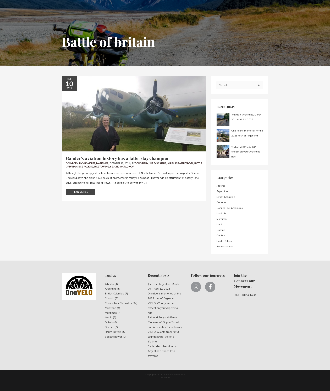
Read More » (80, 191)
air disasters (158, 163)
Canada (221, 202)
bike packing (86, 166)
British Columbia (226, 196)
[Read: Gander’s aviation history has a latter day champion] (134, 113)
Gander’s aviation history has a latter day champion (118, 158)
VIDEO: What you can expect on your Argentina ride (163, 308)
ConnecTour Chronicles (80, 163)
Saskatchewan (225, 246)
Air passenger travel (180, 163)
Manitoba (222, 213)
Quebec (221, 235)
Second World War (122, 166)
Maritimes (102, 163)
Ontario (221, 229)
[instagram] (197, 287)
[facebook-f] (211, 287)
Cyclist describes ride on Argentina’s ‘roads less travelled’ (162, 351)
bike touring (101, 166)
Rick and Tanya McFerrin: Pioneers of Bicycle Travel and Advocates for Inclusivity (165, 322)
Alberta (221, 185)
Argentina (222, 191)
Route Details (224, 240)
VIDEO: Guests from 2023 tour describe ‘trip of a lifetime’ (163, 336)
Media (220, 224)
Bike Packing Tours (245, 295)
